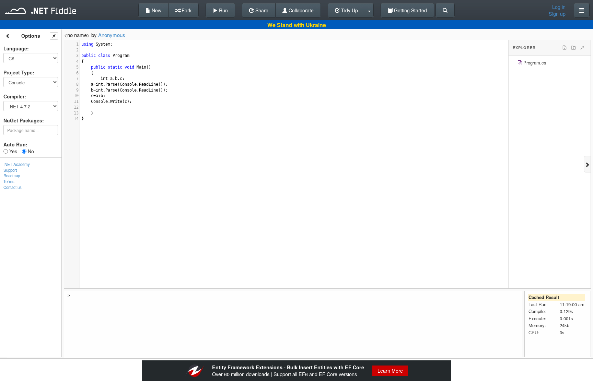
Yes (12, 151)
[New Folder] (573, 48)
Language (15, 48)
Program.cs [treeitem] (534, 62)
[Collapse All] (582, 48)
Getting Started (410, 10)
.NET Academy (16, 164)
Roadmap (11, 175)
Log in (559, 6)
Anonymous (111, 34)
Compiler (13, 96)
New (155, 10)
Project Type (18, 72)
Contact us (12, 187)
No (30, 151)
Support (10, 170)
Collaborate (300, 10)
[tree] (550, 63)
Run (223, 10)
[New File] (564, 48)
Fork (185, 10)
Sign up (557, 13)
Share (261, 10)
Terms (8, 181)
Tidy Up (349, 10)
